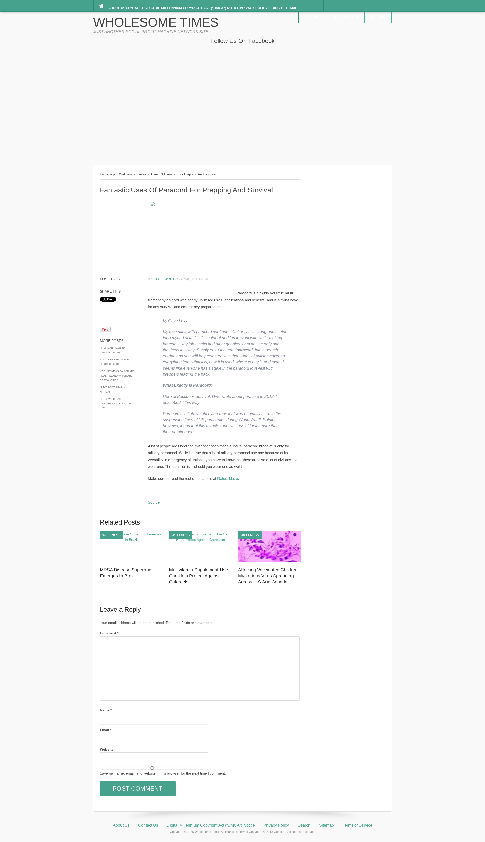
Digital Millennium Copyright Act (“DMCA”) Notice (193, 8)
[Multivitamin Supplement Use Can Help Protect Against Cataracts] (200, 540)
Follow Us (349, 17)
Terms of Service (357, 825)
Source (154, 502)
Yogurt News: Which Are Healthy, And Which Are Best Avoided (117, 376)
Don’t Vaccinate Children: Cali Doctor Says (116, 403)
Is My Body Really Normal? (113, 389)
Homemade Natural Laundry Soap (113, 350)
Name (106, 710)
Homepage (107, 174)
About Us (116, 8)
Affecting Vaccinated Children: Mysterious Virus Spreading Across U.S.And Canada (268, 575)
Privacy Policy (254, 8)
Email (105, 730)
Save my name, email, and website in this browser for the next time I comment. (163, 773)
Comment (109, 633)
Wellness (126, 174)
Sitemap (289, 8)
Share (381, 17)
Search (275, 8)
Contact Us (136, 8)
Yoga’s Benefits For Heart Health (114, 362)
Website (107, 749)
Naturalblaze (227, 478)
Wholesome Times (156, 22)
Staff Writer (165, 279)
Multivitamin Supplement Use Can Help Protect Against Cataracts (198, 575)
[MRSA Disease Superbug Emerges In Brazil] (131, 540)
